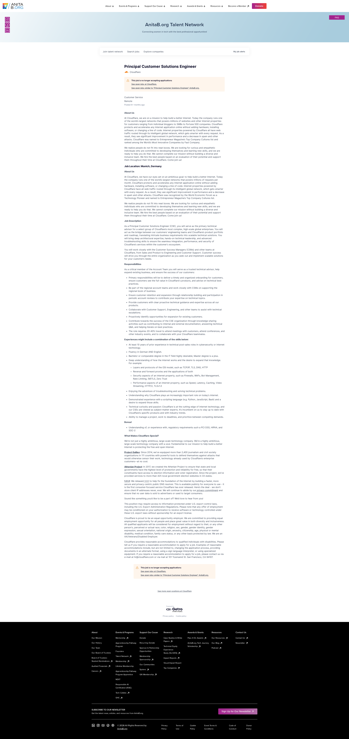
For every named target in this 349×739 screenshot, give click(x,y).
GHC (118, 697)
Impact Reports (170, 658)
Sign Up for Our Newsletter (236, 711)
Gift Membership (147, 674)
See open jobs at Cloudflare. (144, 84)
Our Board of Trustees (101, 652)
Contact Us (240, 638)
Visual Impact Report (172, 663)
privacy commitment (207, 490)
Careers (95, 671)
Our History (97, 642)
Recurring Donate (147, 642)
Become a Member (237, 6)
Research (174, 6)
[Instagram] (7, 19)
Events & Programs (128, 6)
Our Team (96, 648)
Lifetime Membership (125, 666)
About (108, 6)
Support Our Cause (154, 6)
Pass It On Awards (195, 638)
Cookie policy (181, 616)
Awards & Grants (195, 6)
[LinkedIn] (7, 30)
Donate (143, 638)
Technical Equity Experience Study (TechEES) (170, 649)
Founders (120, 651)
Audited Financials (99, 666)
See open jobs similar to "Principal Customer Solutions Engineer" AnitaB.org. (165, 88)
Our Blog (215, 643)
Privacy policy (168, 616)
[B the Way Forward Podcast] (113, 725)
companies (153, 51)
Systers (143, 669)
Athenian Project (133, 466)
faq (337, 17)
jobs (133, 51)
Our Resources (218, 638)
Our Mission (97, 638)
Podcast (215, 648)
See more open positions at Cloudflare (175, 591)
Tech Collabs (121, 692)
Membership (121, 661)
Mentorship (120, 638)
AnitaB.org (122, 728)
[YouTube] (103, 725)
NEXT (118, 679)
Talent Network (122, 656)
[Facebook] (7, 24)
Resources (215, 6)
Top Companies (170, 668)
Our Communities (147, 664)
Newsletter (240, 643)
